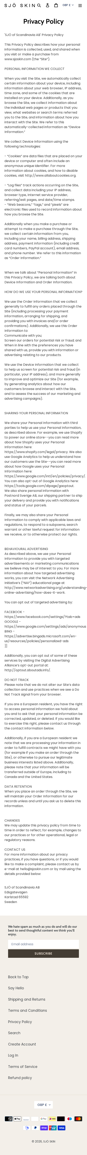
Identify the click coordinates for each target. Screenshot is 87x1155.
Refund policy (20, 1077)
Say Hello (16, 988)
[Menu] (80, 5)
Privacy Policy (20, 1021)
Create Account (22, 1044)
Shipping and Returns (26, 999)
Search (14, 1033)
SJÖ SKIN (49, 1141)
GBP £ (67, 5)
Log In (13, 1055)
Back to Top (18, 977)
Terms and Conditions (27, 1010)
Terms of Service (22, 1066)
